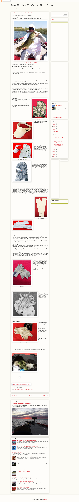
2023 (54, 123)
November (56, 132)
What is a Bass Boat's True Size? (18, 467)
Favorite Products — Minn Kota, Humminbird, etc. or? (21, 477)
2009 (54, 154)
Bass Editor (60, 105)
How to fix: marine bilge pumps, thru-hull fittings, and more (27, 446)
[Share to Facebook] (20, 387)
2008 (54, 156)
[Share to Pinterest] (21, 387)
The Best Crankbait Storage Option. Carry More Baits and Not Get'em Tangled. (31, 456)
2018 (54, 128)
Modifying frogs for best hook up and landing (58, 145)
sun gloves (17, 389)
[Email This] (16, 387)
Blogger (45, 499)
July (55, 134)
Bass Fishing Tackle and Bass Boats (32, 5)
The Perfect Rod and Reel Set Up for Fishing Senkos (26, 440)
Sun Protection (26, 389)
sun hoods (21, 389)
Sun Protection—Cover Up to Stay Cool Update (59, 139)
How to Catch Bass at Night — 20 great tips (21, 403)
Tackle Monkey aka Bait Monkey (23, 487)
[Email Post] (14, 387)
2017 (54, 129)
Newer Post (14, 395)
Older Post (45, 395)
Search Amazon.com (15, 376)
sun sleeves (31, 389)
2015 (54, 149)
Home (30, 395)
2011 (54, 153)
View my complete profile (57, 117)
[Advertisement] (59, 41)
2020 (54, 124)
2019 (54, 126)
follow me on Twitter (63, 202)
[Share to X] (19, 387)
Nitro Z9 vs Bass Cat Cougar (17, 452)
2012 (54, 151)
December (56, 131)
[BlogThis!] (17, 387)
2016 (54, 147)
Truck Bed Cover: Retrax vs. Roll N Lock (24, 471)
